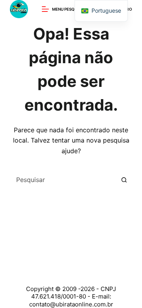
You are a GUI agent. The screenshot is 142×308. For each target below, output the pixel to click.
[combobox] (63, 180)
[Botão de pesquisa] (124, 179)
